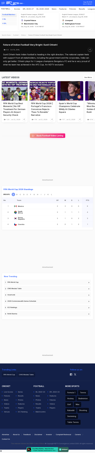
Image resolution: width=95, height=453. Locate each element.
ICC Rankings (12, 307)
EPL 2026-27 (28, 9)
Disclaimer (38, 434)
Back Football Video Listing (49, 135)
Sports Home (6, 35)
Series (20, 392)
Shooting (83, 410)
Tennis (83, 392)
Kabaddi (70, 410)
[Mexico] (15, 206)
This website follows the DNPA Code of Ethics (28, 443)
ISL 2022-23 (40, 392)
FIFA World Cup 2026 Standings (18, 189)
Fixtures (72, 9)
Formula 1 (71, 392)
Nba (77, 404)
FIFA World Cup (13, 282)
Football (5, 9)
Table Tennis (73, 422)
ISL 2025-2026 (42, 9)
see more (88, 77)
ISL (5, 19)
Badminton (83, 398)
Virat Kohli (11, 295)
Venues (7, 412)
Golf (69, 404)
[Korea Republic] (15, 218)
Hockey (70, 398)
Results (82, 9)
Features (63, 9)
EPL (5, 23)
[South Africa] (15, 212)
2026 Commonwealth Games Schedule (21, 301)
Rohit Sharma (12, 314)
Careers (78, 434)
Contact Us (6, 439)
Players (21, 408)
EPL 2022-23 (54, 392)
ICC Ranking (22, 412)
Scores (17, 9)
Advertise (5, 434)
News (54, 9)
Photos (20, 400)
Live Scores (8, 392)
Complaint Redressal (63, 434)
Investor (49, 434)
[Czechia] (15, 224)
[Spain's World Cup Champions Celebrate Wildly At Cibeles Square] (70, 91)
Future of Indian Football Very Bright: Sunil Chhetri (30, 44)
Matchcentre (41, 412)
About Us (16, 434)
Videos (23, 35)
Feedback (27, 434)
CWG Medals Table (14, 288)
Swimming (71, 416)
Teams (6, 408)
